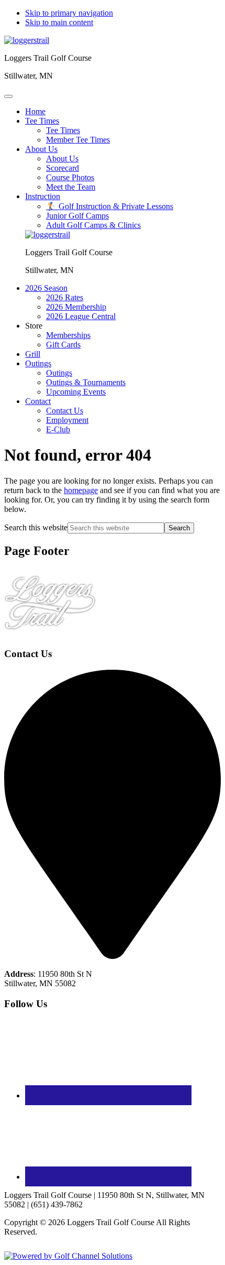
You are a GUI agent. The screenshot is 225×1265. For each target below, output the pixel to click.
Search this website (36, 527)
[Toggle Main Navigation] (8, 96)
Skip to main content (59, 22)
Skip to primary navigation (69, 12)
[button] (42, 120)
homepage (81, 490)
